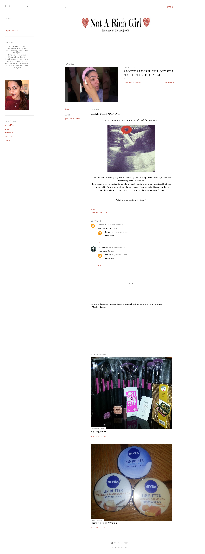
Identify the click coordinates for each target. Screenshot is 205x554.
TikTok (7, 140)
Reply (100, 242)
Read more (169, 82)
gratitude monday (72, 119)
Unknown (102, 225)
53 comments (101, 436)
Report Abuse (11, 31)
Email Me (9, 129)
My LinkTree (10, 125)
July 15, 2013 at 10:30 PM (117, 247)
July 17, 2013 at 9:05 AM (120, 232)
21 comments (101, 528)
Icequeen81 (103, 247)
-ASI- (125, 547)
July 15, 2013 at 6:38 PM (115, 225)
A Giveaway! (99, 432)
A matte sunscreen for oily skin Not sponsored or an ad (148, 73)
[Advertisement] (131, 330)
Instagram (9, 133)
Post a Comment (135, 82)
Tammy (108, 232)
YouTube (8, 136)
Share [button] (126, 82)
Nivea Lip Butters (104, 523)
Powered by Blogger (121, 543)
